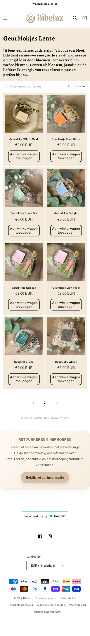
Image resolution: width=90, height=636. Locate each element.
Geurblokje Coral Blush (66, 139)
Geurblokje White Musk (24, 139)
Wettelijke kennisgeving (47, 611)
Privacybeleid (68, 598)
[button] (5, 18)
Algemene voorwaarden (51, 605)
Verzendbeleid (77, 605)
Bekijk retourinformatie (45, 477)
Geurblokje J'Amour (24, 287)
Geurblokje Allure (66, 362)
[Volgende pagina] (57, 403)
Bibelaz (27, 598)
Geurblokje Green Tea (24, 213)
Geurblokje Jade (24, 362)
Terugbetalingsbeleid (20, 605)
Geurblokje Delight (66, 213)
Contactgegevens (46, 598)
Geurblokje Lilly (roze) (66, 287)
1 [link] (33, 403)
